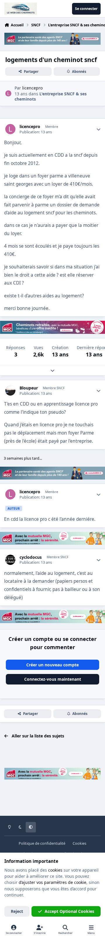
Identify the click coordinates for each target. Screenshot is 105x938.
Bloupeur (29, 388)
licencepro (30, 126)
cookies (55, 870)
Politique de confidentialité (42, 843)
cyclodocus (31, 557)
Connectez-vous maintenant (52, 679)
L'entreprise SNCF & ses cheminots (51, 96)
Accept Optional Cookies (69, 911)
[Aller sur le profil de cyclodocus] (10, 560)
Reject (17, 911)
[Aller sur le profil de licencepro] (8, 93)
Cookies (79, 843)
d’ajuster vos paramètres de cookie (52, 882)
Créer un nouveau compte (52, 665)
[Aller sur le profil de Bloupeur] (10, 390)
